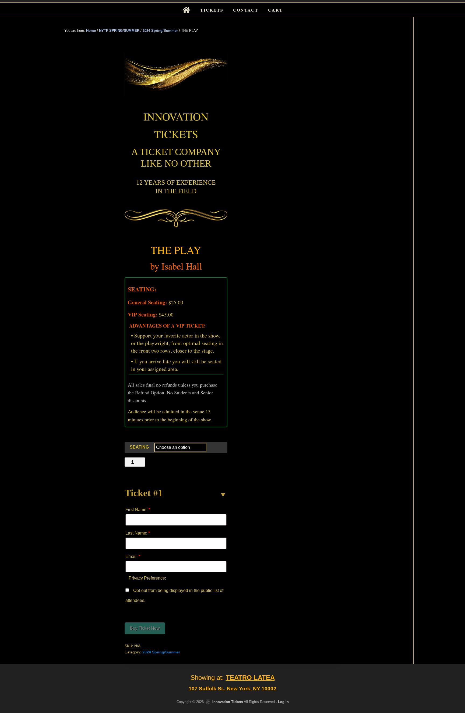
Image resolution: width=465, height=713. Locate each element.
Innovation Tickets (227, 702)
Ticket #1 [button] (144, 493)
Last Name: (137, 533)
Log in (283, 702)
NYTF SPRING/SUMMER (119, 31)
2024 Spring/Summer (160, 31)
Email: (132, 556)
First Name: (137, 509)
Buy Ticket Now (145, 628)
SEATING (139, 447)
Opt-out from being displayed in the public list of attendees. (174, 595)
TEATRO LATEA (250, 677)
